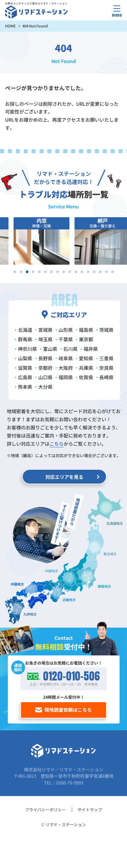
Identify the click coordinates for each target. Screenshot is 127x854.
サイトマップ (90, 809)
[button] (15, 271)
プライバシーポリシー (45, 809)
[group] (36, 241)
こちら (56, 443)
